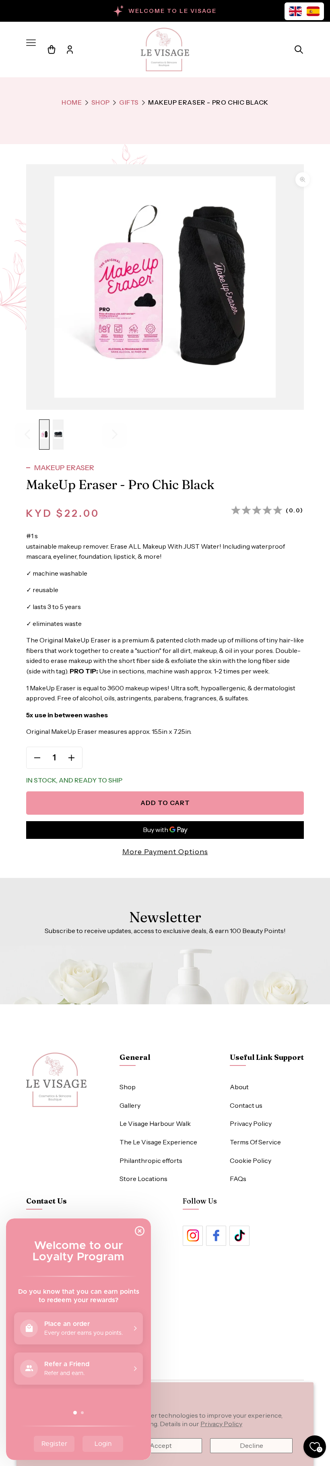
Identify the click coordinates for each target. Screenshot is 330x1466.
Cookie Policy (250, 1160)
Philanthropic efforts (151, 1160)
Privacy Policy (221, 1424)
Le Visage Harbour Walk (155, 1123)
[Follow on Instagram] (193, 1236)
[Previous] (27, 434)
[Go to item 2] (58, 434)
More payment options (165, 851)
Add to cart (165, 803)
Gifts (129, 102)
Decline (251, 1445)
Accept (161, 1445)
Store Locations (143, 1179)
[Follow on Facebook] (216, 1236)
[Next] (114, 434)
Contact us (246, 1105)
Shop (100, 102)
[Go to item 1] (44, 434)
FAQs (238, 1179)
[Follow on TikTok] (239, 1236)
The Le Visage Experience (158, 1142)
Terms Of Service (255, 1142)
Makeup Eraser (64, 467)
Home (72, 102)
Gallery (130, 1105)
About (239, 1087)
